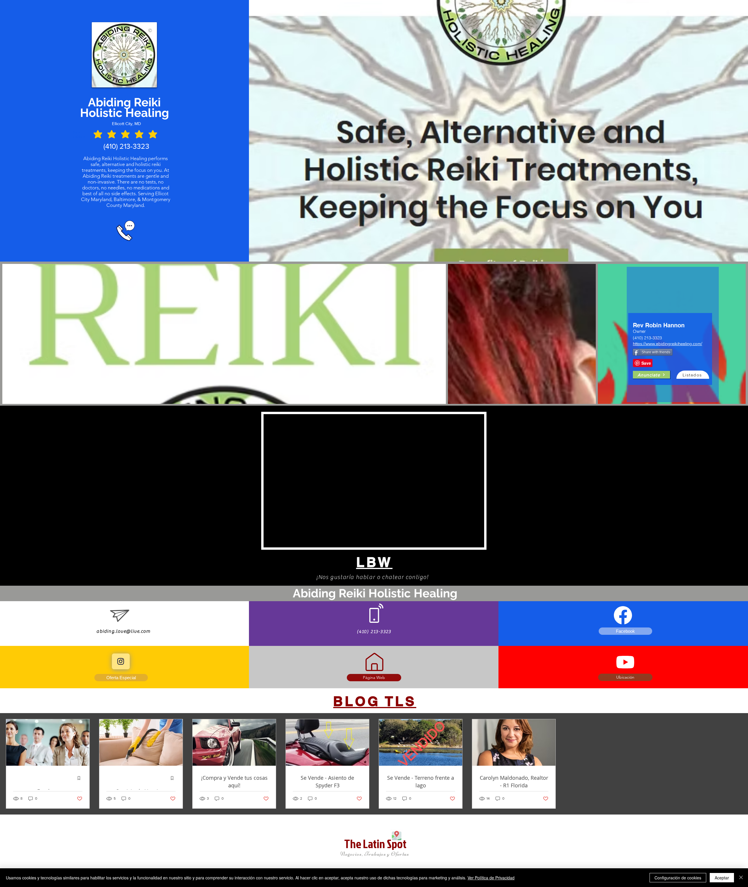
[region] (673, 334)
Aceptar (722, 878)
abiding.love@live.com (123, 631)
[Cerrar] (740, 877)
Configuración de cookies (677, 878)
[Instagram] (121, 661)
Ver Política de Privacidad (491, 878)
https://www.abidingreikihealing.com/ (667, 343)
